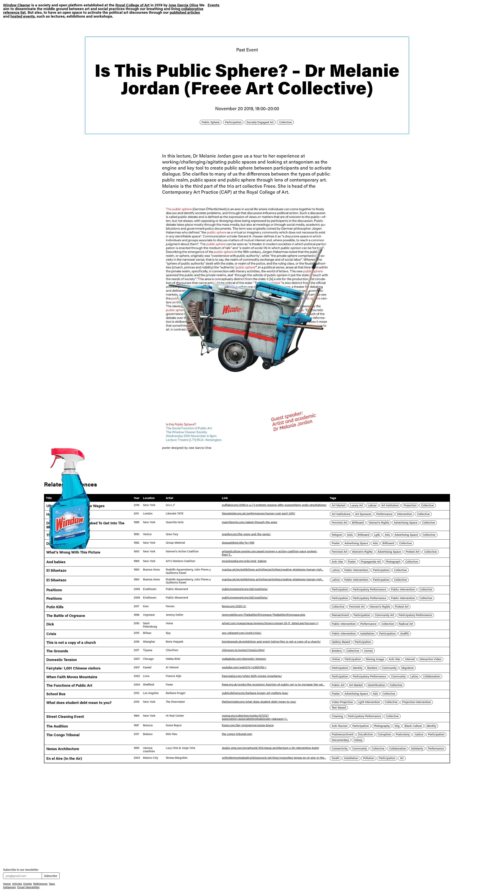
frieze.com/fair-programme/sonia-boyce (248, 725)
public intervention (356, 570)
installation (367, 633)
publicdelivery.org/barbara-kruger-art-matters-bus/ (255, 693)
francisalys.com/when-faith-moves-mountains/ (252, 676)
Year (137, 498)
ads (387, 534)
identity (357, 668)
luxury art (356, 505)
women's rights (379, 522)
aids (350, 534)
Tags (52, 883)
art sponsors (363, 514)
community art (384, 615)
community (389, 668)
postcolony (403, 734)
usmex (368, 650)
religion (337, 534)
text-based (339, 707)
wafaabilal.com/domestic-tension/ (244, 659)
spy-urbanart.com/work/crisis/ (241, 633)
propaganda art (371, 561)
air (402, 758)
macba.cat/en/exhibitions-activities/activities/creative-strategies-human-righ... (272, 569)
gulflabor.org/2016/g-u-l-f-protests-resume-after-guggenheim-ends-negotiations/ (274, 505)
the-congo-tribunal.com (237, 734)
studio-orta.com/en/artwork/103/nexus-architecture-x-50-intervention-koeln (270, 748)
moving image (375, 659)
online (336, 659)
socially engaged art (260, 122)
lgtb (377, 534)
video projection (342, 702)
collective (285, 122)
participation (233, 122)
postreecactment (343, 734)
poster (336, 543)
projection (409, 505)
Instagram (9, 887)
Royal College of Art (132, 5)
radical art (406, 624)
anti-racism (340, 726)
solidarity (417, 748)
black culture (413, 726)
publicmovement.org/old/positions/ (245, 589)
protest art (412, 552)
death (335, 758)
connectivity (340, 748)
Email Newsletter (28, 887)
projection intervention (416, 702)
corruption (384, 734)
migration (407, 668)
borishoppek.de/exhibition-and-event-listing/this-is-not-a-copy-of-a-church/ (271, 641)
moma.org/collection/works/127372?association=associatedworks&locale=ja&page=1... (255, 717)
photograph (393, 561)
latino (336, 570)
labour (372, 505)
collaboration (431, 676)
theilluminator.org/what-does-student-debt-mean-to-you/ (259, 701)
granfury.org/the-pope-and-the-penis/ (246, 534)
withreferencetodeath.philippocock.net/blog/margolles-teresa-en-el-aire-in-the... (274, 757)
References (40, 883)
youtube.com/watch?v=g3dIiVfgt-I (244, 667)
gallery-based (341, 642)
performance (384, 514)
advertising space (405, 522)
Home (7, 883)
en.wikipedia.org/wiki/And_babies (244, 561)
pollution (368, 758)
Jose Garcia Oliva (183, 5)
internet (410, 659)
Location (149, 498)
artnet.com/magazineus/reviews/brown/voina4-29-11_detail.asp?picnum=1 (270, 623)
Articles (17, 883)
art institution (390, 505)
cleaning (337, 716)
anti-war (337, 561)
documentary (340, 740)
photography (382, 726)
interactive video (430, 659)
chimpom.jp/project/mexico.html (243, 650)
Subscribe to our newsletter (20, 869)
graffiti (404, 633)
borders (337, 650)
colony (358, 740)
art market (338, 505)
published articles (185, 12)
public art (338, 685)
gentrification (376, 685)
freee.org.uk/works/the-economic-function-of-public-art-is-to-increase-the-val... (273, 684)
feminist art (339, 522)
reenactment (340, 615)
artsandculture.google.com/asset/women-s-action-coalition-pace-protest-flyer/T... (269, 553)
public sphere (211, 122)
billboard (358, 522)
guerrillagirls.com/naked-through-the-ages (249, 522)
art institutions (341, 514)
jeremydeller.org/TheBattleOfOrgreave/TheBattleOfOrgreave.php (263, 614)
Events (213, 5)
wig (397, 726)
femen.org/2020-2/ (234, 606)
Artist (169, 498)
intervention (404, 514)
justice (418, 734)
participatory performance (369, 589)
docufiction (365, 734)
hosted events (22, 16)
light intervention (369, 702)
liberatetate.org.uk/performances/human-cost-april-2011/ (258, 513)
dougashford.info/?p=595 (238, 542)
